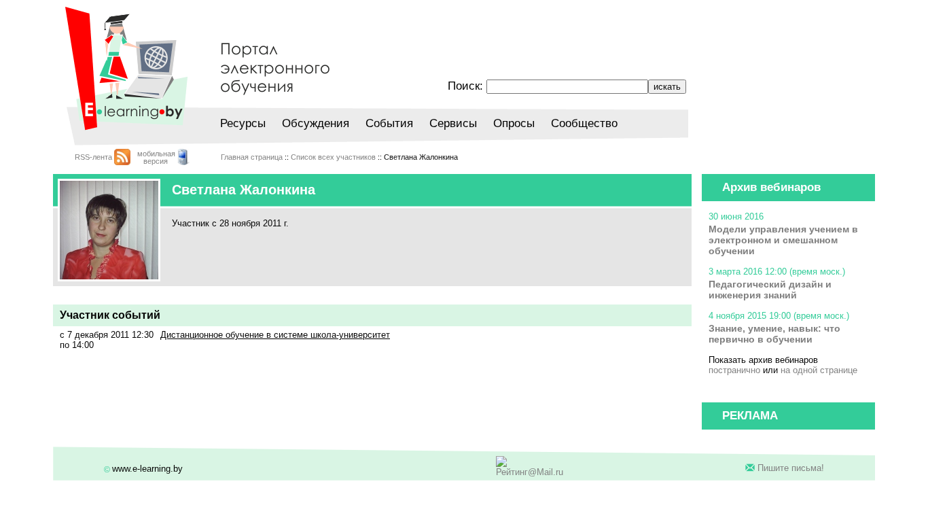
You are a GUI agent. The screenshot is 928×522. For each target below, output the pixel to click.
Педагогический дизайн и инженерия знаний (770, 289)
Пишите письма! (790, 468)
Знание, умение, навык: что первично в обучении (774, 334)
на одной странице (819, 370)
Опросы (514, 123)
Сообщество (584, 123)
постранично (734, 370)
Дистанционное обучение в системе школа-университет (275, 335)
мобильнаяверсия (156, 157)
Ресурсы (243, 123)
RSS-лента (93, 157)
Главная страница (252, 157)
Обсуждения (315, 123)
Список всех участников (333, 157)
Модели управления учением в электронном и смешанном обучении (783, 240)
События (389, 123)
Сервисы (453, 123)
